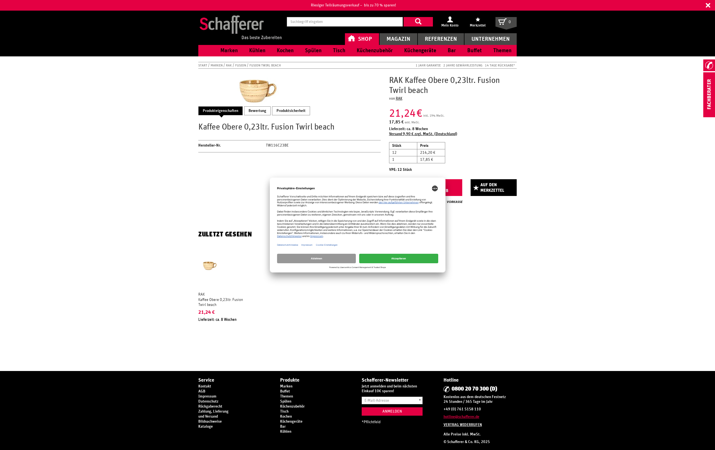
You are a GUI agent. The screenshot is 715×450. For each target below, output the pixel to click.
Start (203, 65)
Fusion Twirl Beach (265, 65)
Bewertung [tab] (257, 111)
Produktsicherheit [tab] (291, 111)
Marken (217, 65)
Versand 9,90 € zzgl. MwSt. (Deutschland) (423, 134)
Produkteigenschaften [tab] (220, 111)
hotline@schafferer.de (461, 417)
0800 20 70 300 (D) (474, 389)
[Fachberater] (709, 116)
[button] (708, 5)
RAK (229, 65)
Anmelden (392, 411)
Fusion (241, 65)
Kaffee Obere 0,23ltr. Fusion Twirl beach (220, 302)
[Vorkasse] (454, 202)
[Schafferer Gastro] (240, 21)
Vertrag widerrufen (463, 425)
